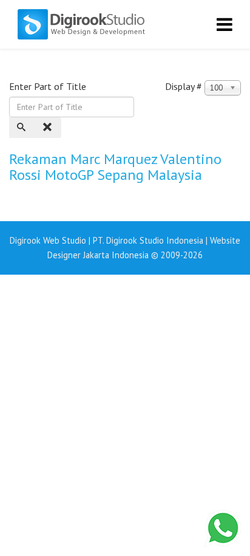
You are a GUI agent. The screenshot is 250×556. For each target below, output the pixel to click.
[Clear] (48, 127)
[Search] (22, 127)
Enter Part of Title (49, 86)
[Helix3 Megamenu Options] (224, 24)
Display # (183, 86)
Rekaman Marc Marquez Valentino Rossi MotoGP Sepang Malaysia (115, 166)
